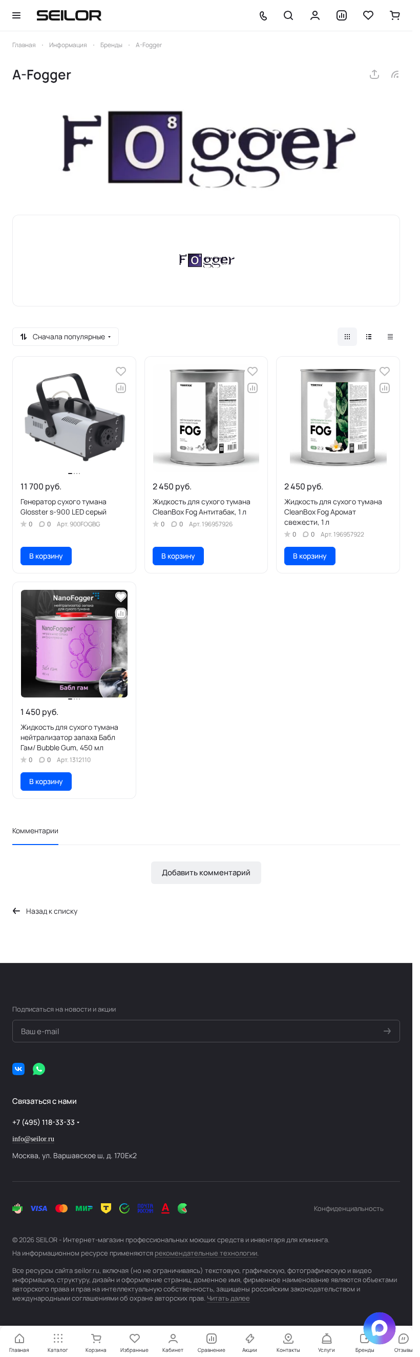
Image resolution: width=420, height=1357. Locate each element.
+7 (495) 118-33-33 (43, 1122)
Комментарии (35, 830)
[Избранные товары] (368, 15)
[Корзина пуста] (395, 15)
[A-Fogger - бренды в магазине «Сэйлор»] (206, 149)
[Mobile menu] (16, 15)
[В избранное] (121, 371)
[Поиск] (288, 15)
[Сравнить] (121, 388)
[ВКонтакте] (18, 1069)
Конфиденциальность (349, 1208)
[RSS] (395, 74)
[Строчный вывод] (369, 336)
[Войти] (315, 15)
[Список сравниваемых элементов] (342, 15)
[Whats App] (39, 1069)
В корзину (46, 556)
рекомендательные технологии (206, 1253)
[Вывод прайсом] (390, 336)
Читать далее (228, 1298)
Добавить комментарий (206, 872)
